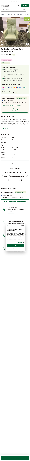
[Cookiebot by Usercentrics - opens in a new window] (20, 225)
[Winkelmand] (15, 6)
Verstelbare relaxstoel (15, 180)
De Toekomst (15, 168)
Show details (20, 242)
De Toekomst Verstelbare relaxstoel (15, 172)
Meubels (8, 14)
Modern (5, 176)
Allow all (15, 245)
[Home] (7, 6)
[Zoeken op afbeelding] (24, 9)
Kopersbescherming (10, 71)
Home (2, 14)
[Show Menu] (28, 10)
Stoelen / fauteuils (17, 14)
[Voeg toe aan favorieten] (27, 44)
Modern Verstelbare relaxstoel (18, 176)
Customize (15, 248)
